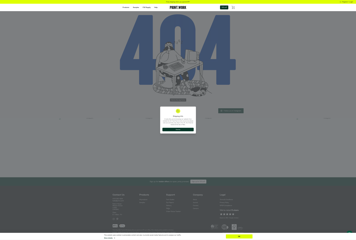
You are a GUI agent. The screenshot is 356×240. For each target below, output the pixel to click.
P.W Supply (147, 7)
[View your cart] (233, 7)
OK (239, 236)
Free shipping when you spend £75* (178, 2)
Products (126, 7)
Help (156, 7)
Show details (108, 238)
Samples (136, 7)
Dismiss (178, 129)
